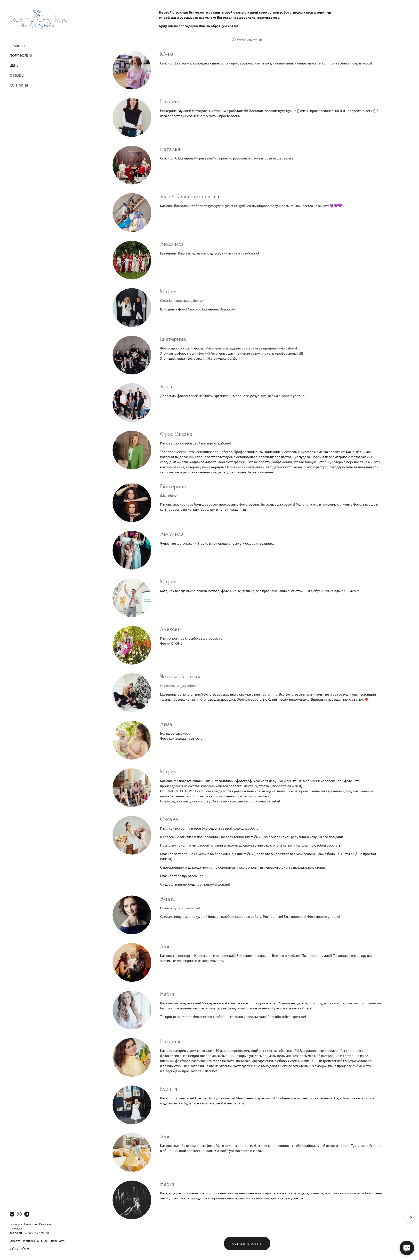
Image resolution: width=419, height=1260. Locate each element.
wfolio (25, 1248)
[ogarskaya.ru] (38, 19)
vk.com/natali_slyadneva (178, 685)
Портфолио (21, 55)
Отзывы (17, 75)
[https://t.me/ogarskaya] (26, 1214)
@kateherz (168, 495)
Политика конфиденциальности (43, 1241)
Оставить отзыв (249, 39)
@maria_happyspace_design (181, 300)
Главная (17, 45)
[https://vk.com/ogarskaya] (12, 1214)
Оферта (15, 1241)
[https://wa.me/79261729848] (19, 1214)
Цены (14, 65)
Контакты (19, 85)
